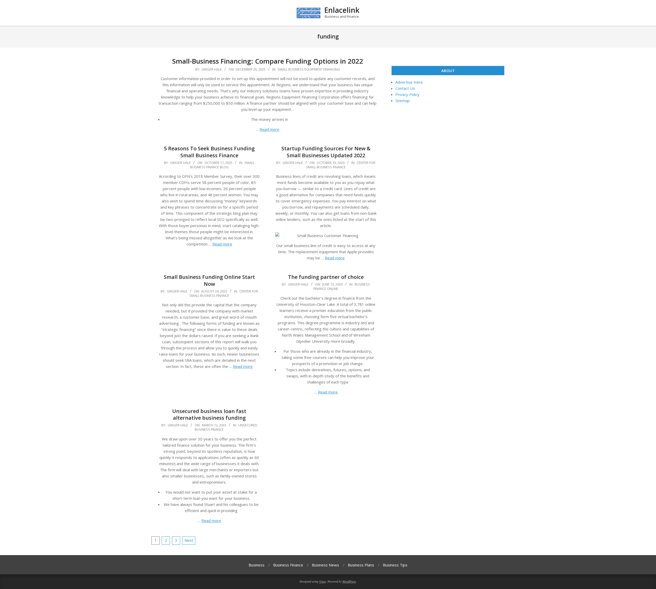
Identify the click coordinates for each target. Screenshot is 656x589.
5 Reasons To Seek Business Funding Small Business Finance (209, 152)
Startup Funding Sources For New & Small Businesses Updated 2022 (326, 152)
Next (188, 540)
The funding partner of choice (326, 276)
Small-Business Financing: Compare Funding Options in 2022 (267, 61)
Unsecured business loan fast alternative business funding (209, 414)
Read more (269, 129)
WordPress (349, 581)
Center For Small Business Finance (340, 164)
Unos (322, 581)
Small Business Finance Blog (222, 164)
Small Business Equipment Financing (309, 69)
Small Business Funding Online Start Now (209, 280)
